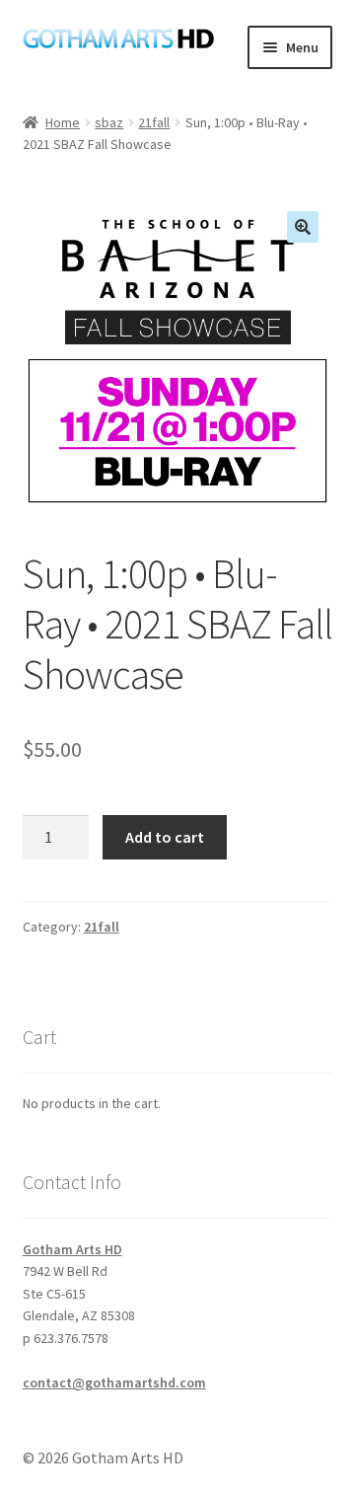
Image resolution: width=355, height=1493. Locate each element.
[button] (303, 227)
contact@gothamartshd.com (114, 1382)
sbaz (109, 122)
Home (62, 122)
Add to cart (164, 837)
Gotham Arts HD (72, 1249)
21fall (154, 122)
